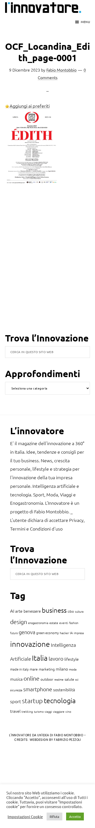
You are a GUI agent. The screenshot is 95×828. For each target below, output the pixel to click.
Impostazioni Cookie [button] (25, 816)
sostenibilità (64, 689)
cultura (79, 611)
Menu (85, 22)
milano (62, 669)
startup (32, 700)
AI (12, 611)
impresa (79, 633)
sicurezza (16, 690)
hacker (64, 633)
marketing (47, 669)
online (32, 678)
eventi (63, 623)
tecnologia (60, 700)
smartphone (37, 689)
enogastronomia (38, 623)
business (54, 610)
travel (15, 711)
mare (34, 669)
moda (73, 669)
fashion (73, 623)
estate (53, 623)
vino (68, 711)
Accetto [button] (75, 816)
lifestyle (71, 659)
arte (19, 611)
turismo (39, 711)
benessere (32, 611)
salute (69, 679)
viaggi (48, 711)
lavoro (56, 658)
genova (27, 632)
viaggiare (58, 711)
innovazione (30, 643)
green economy (47, 632)
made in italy (19, 669)
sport (15, 701)
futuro (14, 633)
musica (16, 679)
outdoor (47, 679)
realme (59, 679)
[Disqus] (47, 267)
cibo (71, 611)
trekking (27, 711)
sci (77, 679)
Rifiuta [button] (54, 816)
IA (71, 632)
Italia (40, 657)
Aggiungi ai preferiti (30, 106)
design (18, 621)
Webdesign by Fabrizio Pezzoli (55, 740)
